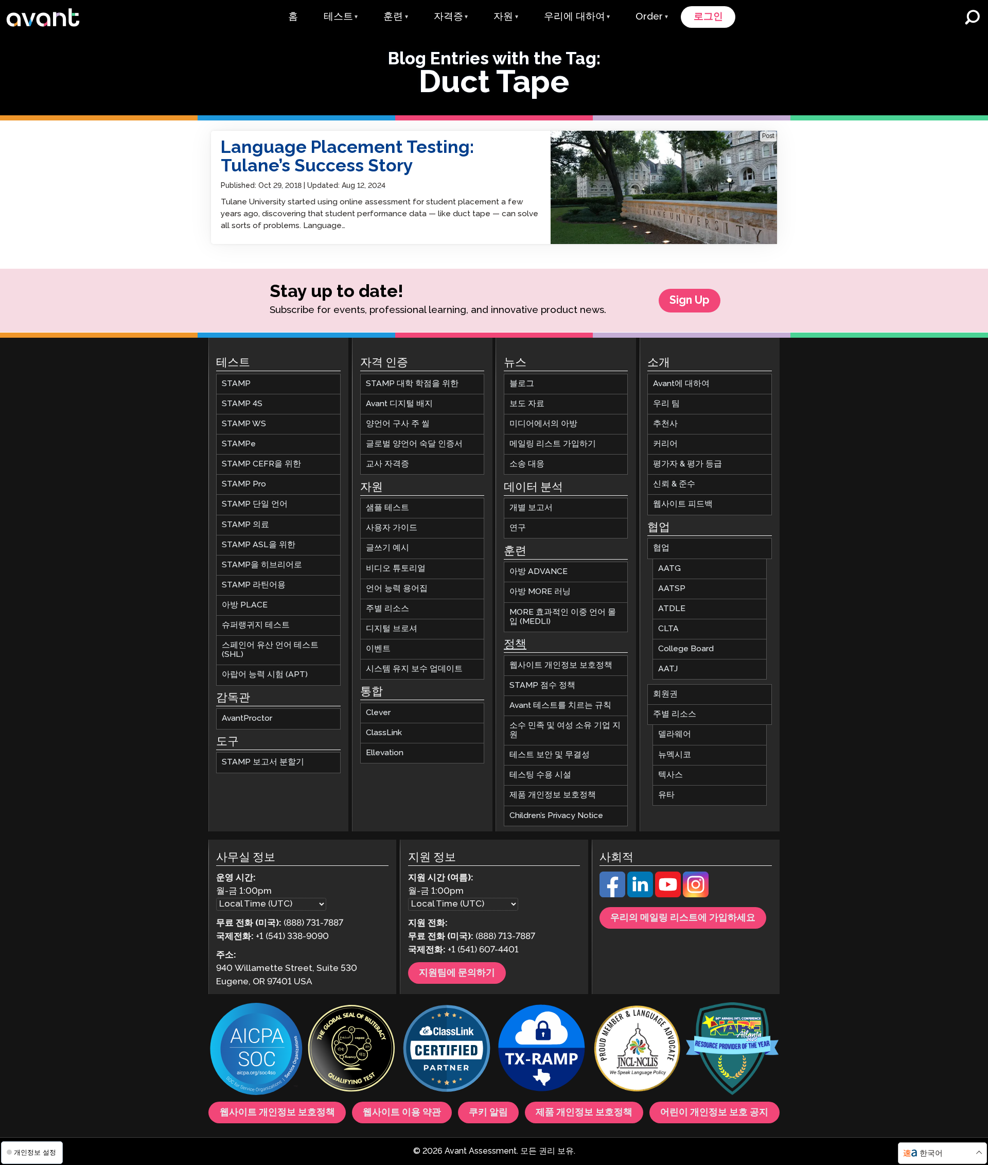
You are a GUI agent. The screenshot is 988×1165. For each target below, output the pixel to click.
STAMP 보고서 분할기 (263, 762)
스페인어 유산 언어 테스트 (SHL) (270, 650)
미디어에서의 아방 (543, 424)
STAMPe (239, 444)
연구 (517, 528)
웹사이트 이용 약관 (402, 1112)
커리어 (665, 444)
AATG (669, 568)
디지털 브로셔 (391, 628)
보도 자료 (526, 403)
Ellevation (384, 753)
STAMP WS (244, 424)
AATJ (668, 669)
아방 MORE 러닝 (540, 591)
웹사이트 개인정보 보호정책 (560, 665)
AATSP (671, 588)
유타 (666, 795)
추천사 (665, 424)
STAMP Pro (244, 484)
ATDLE (671, 608)
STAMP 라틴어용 (254, 585)
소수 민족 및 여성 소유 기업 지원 (565, 730)
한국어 (931, 1153)
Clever (378, 712)
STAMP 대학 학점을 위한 (412, 383)
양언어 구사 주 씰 (398, 424)
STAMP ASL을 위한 (258, 545)
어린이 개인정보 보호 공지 (714, 1112)
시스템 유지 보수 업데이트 (414, 669)
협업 (661, 548)
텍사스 (670, 775)
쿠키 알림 (488, 1112)
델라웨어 (674, 734)
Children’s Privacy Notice (556, 815)
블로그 (521, 383)
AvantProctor (247, 718)
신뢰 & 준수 (674, 484)
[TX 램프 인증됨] (542, 1050)
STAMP (236, 383)
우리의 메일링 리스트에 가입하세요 (682, 918)
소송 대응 (526, 464)
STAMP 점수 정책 (542, 685)
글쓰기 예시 (387, 548)
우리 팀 (666, 403)
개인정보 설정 (34, 1152)
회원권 (665, 694)
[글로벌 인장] (351, 1050)
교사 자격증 (387, 464)
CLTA (668, 628)
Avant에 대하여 (681, 383)
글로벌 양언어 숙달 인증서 (414, 444)
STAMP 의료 (245, 524)
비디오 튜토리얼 (396, 568)
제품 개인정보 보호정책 (552, 795)
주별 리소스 (387, 608)
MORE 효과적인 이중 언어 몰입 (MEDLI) (562, 616)
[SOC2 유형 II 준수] (256, 1050)
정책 (515, 644)
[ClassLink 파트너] (446, 1050)
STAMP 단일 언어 (255, 504)
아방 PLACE (245, 605)
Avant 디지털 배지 (399, 403)
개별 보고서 (531, 507)
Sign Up (689, 300)
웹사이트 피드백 (683, 504)
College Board (686, 649)
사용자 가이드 (391, 528)
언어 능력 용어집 (397, 588)
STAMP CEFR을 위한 (261, 464)
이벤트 (378, 649)
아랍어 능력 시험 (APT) (265, 674)
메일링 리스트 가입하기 (552, 444)
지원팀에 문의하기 (457, 973)
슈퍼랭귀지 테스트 (256, 625)
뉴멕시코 (674, 754)
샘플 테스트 (387, 507)
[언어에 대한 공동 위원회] (637, 1050)
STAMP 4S (242, 403)
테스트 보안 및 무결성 (549, 755)
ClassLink (384, 732)
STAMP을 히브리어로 (262, 565)
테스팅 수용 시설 (540, 775)
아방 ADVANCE (538, 571)
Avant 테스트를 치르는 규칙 (560, 705)
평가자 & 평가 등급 (687, 464)
